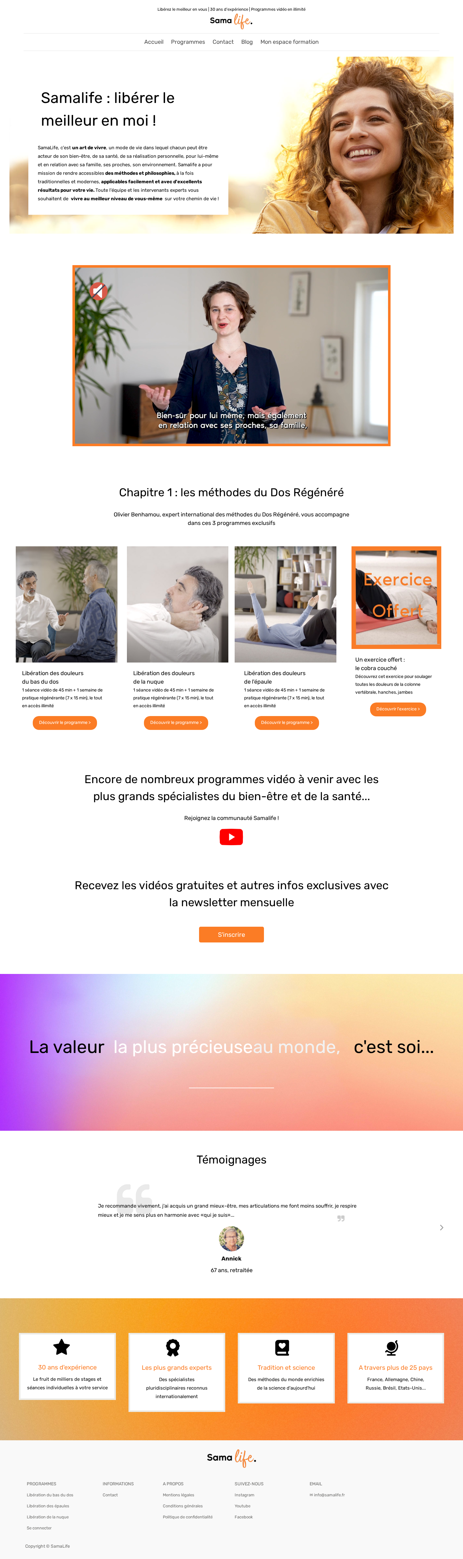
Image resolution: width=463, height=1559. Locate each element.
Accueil (153, 41)
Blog (247, 41)
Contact (223, 41)
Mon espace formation (289, 41)
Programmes (188, 41)
